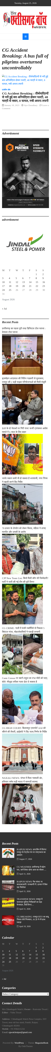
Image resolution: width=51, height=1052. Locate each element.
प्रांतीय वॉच (6, 90)
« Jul (4, 308)
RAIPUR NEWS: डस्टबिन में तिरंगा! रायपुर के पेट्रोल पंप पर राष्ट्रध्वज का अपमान (32, 852)
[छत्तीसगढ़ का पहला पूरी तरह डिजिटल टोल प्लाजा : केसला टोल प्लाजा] (25, 354)
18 (10, 286)
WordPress (19, 1043)
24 (3, 290)
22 (37, 286)
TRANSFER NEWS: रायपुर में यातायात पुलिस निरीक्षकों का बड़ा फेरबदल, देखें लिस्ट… (29, 902)
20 (23, 286)
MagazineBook (41, 1043)
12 (17, 282)
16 (43, 282)
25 (10, 290)
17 (3, 286)
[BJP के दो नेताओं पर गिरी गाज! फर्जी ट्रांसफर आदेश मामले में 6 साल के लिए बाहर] (25, 454)
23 (43, 286)
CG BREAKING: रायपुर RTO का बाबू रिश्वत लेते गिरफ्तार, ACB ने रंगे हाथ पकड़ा (33, 920)
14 (30, 282)
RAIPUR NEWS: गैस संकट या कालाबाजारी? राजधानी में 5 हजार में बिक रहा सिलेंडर (32, 884)
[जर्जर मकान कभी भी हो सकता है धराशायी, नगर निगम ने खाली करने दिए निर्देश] (25, 504)
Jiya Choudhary (31, 105)
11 (10, 282)
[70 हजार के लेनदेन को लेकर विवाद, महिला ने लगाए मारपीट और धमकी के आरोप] (25, 554)
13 (23, 282)
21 (30, 286)
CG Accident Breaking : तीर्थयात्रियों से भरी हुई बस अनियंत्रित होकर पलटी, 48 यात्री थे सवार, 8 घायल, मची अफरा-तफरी (25, 97)
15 (37, 282)
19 (17, 286)
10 (3, 282)
